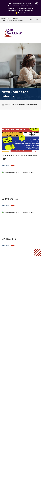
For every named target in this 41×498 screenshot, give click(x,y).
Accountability (14, 18)
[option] (37, 19)
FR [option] (37, 19)
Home (7, 105)
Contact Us (20, 20)
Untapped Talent (5, 18)
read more (5, 165)
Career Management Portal (9, 20)
